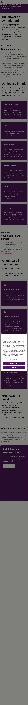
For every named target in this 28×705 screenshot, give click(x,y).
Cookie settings (14, 359)
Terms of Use (17, 355)
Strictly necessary (14, 363)
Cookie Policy (5, 353)
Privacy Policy (13, 353)
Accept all (14, 367)
